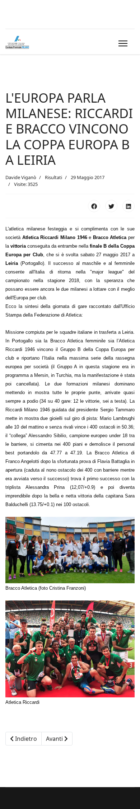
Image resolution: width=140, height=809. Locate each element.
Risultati (53, 177)
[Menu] (121, 43)
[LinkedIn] (128, 206)
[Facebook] (94, 206)
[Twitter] (111, 206)
